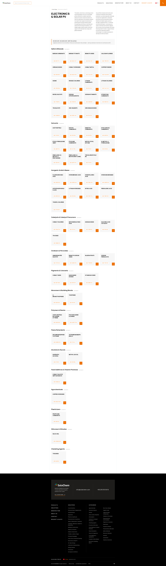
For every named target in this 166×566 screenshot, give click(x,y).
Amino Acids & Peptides (94, 514)
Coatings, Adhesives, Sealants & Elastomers (75, 524)
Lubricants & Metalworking (73, 545)
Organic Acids (106, 510)
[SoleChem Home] (6, 3)
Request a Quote (147, 3)
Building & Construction (73, 527)
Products (100, 3)
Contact (136, 3)
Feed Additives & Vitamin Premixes (64, 370)
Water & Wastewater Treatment (75, 521)
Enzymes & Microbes (93, 525)
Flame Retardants (58, 330)
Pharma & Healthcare (72, 517)
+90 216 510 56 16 (103, 490)
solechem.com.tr (70, 559)
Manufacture (119, 3)
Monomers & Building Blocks (62, 290)
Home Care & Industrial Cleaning (75, 538)
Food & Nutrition (71, 508)
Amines (90, 512)
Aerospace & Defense (73, 551)
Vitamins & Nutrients (107, 540)
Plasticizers (55, 409)
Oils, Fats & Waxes (107, 508)
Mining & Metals (71, 547)
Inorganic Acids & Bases (60, 170)
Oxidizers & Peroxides (59, 251)
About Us (128, 3)
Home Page (54, 9)
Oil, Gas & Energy (71, 543)
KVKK (89, 563)
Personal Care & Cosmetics (74, 519)
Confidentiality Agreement (81, 563)
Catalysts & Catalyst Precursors (63, 217)
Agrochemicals (57, 389)
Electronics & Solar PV (72, 540)
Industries (109, 3)
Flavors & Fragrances (93, 533)
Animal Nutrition (71, 512)
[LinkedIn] (114, 564)
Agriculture (70, 514)
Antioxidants (91, 517)
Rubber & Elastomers (72, 531)
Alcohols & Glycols (58, 350)
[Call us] (163, 3)
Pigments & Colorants (59, 270)
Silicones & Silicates (59, 429)
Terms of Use (71, 563)
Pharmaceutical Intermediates (106, 519)
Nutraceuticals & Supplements (74, 510)
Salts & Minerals (57, 49)
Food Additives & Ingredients (92, 536)
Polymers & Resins (58, 310)
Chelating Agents (58, 449)
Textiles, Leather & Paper (73, 534)
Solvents (54, 123)
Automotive (70, 549)
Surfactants (105, 537)
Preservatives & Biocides (108, 528)
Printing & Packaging (72, 536)
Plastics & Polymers (72, 529)
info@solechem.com (83, 490)
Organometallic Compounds (106, 513)
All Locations (59, 494)
